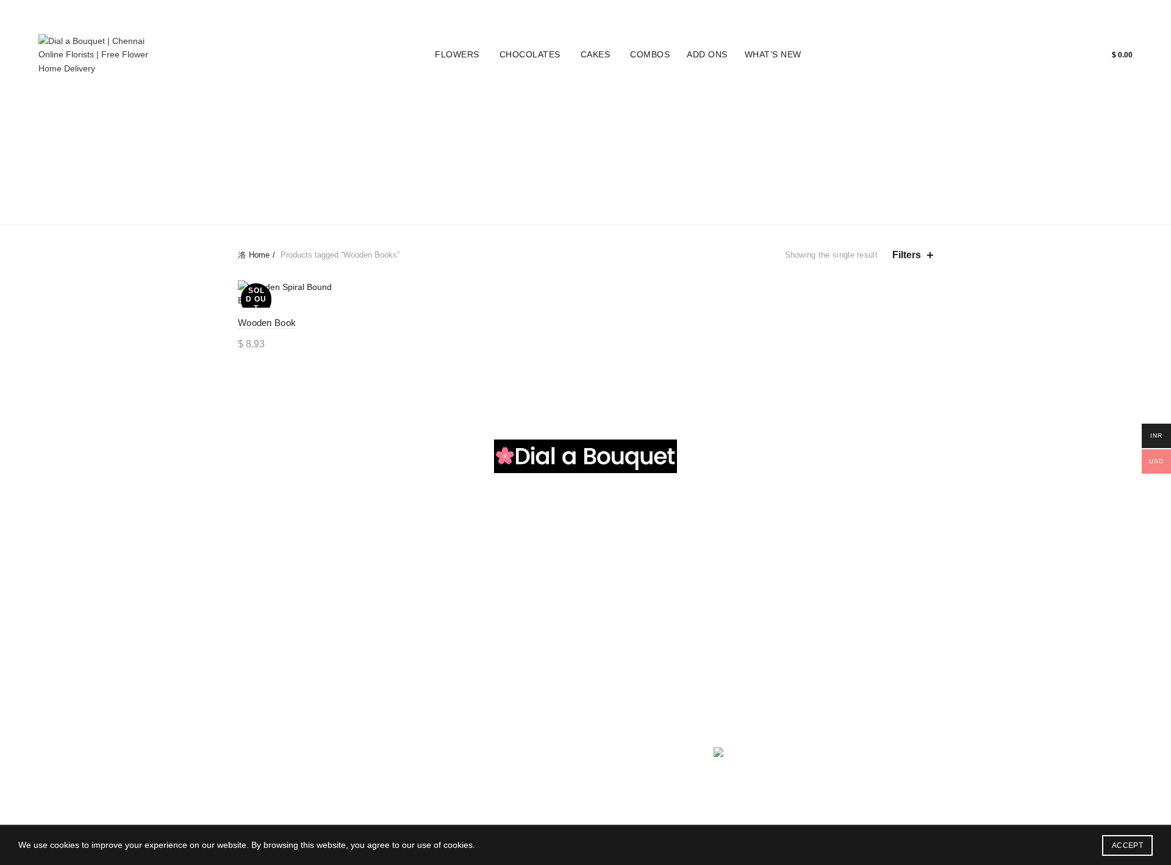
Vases (528, 169)
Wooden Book (267, 322)
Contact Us (616, 673)
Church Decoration (274, 602)
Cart (1122, 13)
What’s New (773, 54)
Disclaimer (496, 638)
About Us (612, 567)
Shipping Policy (505, 620)
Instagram (614, 585)
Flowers (457, 54)
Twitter (607, 620)
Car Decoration (267, 620)
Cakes (596, 54)
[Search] (1071, 55)
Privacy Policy (502, 567)
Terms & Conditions (513, 602)
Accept (1127, 845)
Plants (480, 169)
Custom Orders (473, 138)
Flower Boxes (690, 138)
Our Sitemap (500, 656)
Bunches (755, 169)
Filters (906, 255)
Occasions (419, 169)
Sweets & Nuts (385, 620)
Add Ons (707, 54)
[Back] (253, 155)
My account (1000, 13)
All (329, 138)
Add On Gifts (381, 691)
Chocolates (530, 54)
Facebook (614, 602)
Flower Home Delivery (280, 567)
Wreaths (580, 169)
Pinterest (612, 638)
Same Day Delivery (585, 199)
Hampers (827, 138)
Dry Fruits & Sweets (584, 138)
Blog (1086, 13)
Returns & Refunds (512, 585)
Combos (650, 54)
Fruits (368, 638)
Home (1051, 13)
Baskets (696, 169)
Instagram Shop (334, 169)
